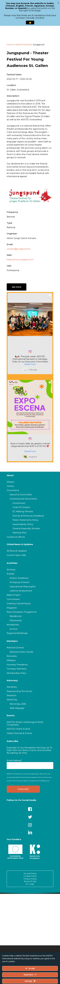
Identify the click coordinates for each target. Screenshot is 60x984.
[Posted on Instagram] (30, 351)
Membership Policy (16, 673)
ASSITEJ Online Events (18, 729)
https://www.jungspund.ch (20, 259)
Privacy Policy (30, 879)
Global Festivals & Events (19, 733)
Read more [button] (30, 364)
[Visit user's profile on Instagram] (26, 369)
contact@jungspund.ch (18, 249)
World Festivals (23, 44)
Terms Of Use (30, 881)
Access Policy (30, 873)
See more (16, 287)
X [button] (58, 3)
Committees (13, 599)
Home (10, 44)
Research (11, 695)
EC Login (30, 884)
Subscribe (12, 741)
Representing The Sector (19, 691)
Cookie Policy (30, 876)
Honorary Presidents (17, 664)
